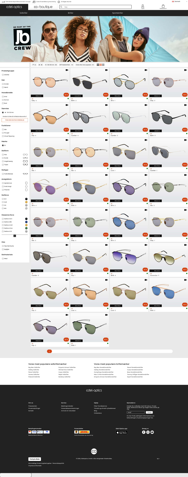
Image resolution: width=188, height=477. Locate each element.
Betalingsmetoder (67, 406)
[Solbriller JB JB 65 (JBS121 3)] (89, 186)
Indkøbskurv (163, 8)
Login (142, 8)
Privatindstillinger (34, 408)
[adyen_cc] (29, 432)
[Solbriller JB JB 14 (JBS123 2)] (129, 186)
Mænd (6, 87)
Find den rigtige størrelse (14, 120)
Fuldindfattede (8, 174)
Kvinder (6, 84)
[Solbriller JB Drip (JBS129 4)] (50, 116)
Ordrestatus (98, 413)
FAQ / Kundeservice (100, 406)
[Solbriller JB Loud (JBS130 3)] (129, 291)
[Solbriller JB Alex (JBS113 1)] (50, 151)
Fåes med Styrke (9, 246)
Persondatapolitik (58, 463)
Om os (30, 403)
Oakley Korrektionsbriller (102, 369)
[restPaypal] (40, 432)
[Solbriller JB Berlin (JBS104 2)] (89, 81)
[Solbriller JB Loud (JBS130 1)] (129, 151)
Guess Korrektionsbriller (135, 369)
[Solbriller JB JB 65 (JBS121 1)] (89, 326)
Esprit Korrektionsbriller (135, 377)
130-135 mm (9, 112)
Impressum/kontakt (34, 465)
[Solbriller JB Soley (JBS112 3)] (168, 81)
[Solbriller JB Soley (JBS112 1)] (168, 221)
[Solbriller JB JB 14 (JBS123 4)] (50, 186)
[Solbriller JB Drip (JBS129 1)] (89, 256)
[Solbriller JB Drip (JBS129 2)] (50, 326)
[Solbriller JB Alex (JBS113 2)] (168, 186)
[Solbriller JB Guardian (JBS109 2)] (129, 116)
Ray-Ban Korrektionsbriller (102, 367)
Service (63, 403)
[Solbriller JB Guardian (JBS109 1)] (168, 151)
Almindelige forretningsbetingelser (40, 463)
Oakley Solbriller (33, 369)
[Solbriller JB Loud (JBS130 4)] (89, 291)
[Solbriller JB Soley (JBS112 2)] (89, 221)
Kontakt (30, 410)
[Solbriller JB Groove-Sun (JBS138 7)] (168, 256)
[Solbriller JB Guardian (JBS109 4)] (89, 116)
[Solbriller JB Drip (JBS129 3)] (50, 291)
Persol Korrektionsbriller (135, 367)
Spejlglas (6, 249)
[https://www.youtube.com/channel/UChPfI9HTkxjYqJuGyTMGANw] (152, 433)
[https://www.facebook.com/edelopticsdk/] (143, 433)
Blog (95, 410)
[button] (14, 7)
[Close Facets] (14, 65)
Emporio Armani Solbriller (67, 367)
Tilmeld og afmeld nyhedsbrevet (105, 408)
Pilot (5, 154)
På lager (6, 133)
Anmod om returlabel (68, 410)
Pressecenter (32, 406)
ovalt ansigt (7, 186)
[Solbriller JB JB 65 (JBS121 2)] (168, 291)
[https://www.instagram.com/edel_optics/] (148, 433)
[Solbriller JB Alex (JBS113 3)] (50, 221)
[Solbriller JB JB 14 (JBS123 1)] (129, 81)
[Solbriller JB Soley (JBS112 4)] (50, 81)
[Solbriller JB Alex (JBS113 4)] (89, 151)
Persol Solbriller (33, 372)
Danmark (177, 1)
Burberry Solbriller (64, 377)
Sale (5, 129)
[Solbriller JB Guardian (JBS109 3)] (50, 256)
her (152, 418)
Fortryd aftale (35, 459)
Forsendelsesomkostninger (70, 408)
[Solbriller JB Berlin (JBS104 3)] (168, 116)
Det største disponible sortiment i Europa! (18, 1)
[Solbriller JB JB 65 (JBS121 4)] (129, 256)
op (158, 458)
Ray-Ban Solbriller (34, 367)
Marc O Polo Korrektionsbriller (103, 374)
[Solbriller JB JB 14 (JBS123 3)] (129, 221)
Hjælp (96, 403)
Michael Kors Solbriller (66, 369)
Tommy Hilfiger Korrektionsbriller (138, 374)
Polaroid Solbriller (34, 377)
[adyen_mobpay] (46, 432)
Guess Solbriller (64, 372)
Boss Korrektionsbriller (134, 372)
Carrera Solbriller (33, 374)
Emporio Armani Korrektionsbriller (105, 377)
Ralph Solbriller (64, 374)
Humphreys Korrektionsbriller (103, 372)
